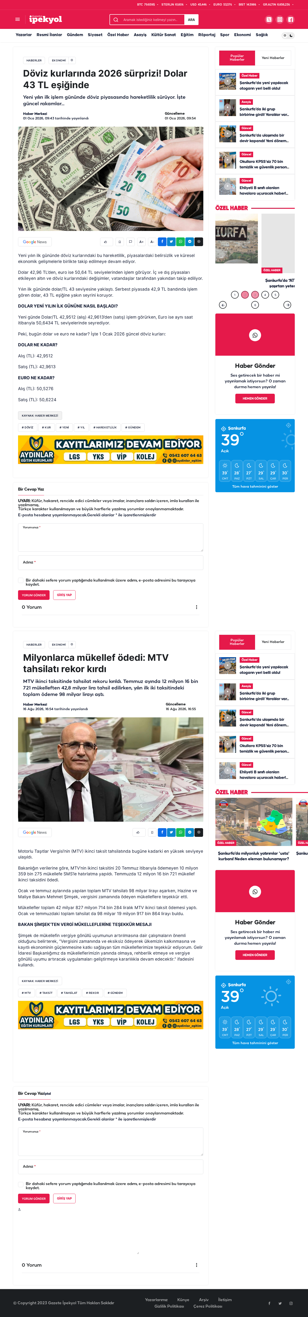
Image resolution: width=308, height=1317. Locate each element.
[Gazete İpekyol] (45, 19)
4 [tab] (265, 293)
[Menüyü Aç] (17, 19)
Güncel (246, 128)
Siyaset (95, 35)
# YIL (81, 427)
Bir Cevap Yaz (31, 489)
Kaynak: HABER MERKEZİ (40, 415)
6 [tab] (255, 303)
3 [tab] (255, 293)
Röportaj (206, 35)
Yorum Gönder (34, 595)
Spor (224, 35)
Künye (183, 1300)
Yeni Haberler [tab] (273, 58)
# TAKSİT (46, 993)
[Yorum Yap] (130, 242)
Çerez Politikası (207, 1306)
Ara (191, 20)
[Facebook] (269, 1303)
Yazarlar (24, 35)
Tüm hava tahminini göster (255, 484)
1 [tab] (235, 293)
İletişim (225, 1300)
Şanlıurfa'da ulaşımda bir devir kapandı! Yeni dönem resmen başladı (263, 141)
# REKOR (92, 993)
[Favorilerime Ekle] (120, 242)
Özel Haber (118, 35)
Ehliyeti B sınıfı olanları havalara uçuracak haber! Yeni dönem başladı (263, 193)
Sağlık (262, 35)
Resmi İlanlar (49, 35)
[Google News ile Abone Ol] (35, 241)
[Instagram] (291, 1303)
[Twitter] (280, 1303)
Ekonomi (242, 35)
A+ (141, 242)
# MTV (26, 993)
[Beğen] (106, 242)
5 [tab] (275, 293)
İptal (47, 1093)
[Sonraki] (287, 303)
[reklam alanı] (110, 449)
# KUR (46, 427)
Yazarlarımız (156, 1300)
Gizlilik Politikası (169, 1306)
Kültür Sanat (163, 35)
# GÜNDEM (133, 427)
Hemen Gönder (255, 396)
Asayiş (140, 35)
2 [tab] (245, 293)
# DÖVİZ (27, 427)
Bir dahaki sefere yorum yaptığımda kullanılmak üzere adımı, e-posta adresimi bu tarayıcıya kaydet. (110, 582)
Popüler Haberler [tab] (237, 58)
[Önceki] (223, 303)
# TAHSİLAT (69, 993)
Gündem (75, 35)
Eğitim (187, 35)
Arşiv (204, 1300)
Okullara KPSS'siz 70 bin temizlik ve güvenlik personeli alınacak (265, 167)
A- (152, 242)
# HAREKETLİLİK (105, 427)
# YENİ (64, 427)
